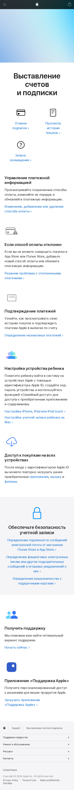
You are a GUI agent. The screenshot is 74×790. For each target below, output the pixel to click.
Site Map (7, 783)
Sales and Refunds (49, 780)
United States (10, 770)
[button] (4, 4)
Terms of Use (29, 780)
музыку (55, 477)
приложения (39, 477)
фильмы (11, 481)
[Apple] (4, 728)
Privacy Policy (10, 780)
